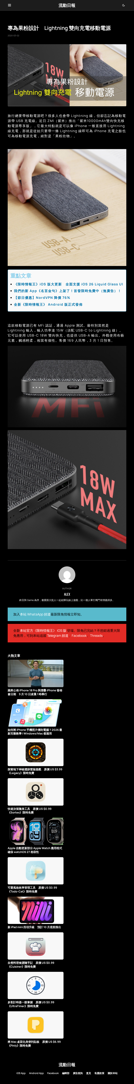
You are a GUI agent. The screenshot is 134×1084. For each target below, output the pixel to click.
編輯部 (65, 1073)
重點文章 (20, 275)
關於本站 (113, 1073)
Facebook (79, 635)
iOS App (21, 1073)
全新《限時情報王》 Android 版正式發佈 (48, 304)
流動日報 (67, 5)
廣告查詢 (78, 1073)
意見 (88, 1073)
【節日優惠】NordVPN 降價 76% (42, 297)
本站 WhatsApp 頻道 (35, 614)
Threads (96, 635)
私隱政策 (99, 1073)
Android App (36, 1073)
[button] (9, 5)
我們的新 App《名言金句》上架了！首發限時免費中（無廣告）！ (67, 291)
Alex (67, 594)
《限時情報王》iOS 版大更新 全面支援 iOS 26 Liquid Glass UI (68, 284)
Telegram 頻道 (57, 635)
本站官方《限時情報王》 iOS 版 (43, 630)
